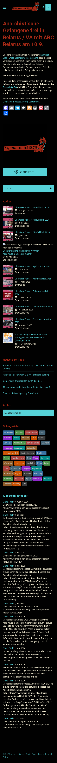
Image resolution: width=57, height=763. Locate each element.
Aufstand (7, 437)
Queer (6, 468)
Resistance (8, 473)
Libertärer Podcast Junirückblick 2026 (32, 219)
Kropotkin (45, 458)
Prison (47, 463)
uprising (16, 484)
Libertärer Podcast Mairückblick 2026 (32, 232)
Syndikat (47, 478)
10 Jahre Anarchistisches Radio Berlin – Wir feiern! (26, 387)
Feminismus (19, 448)
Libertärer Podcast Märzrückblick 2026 (33, 278)
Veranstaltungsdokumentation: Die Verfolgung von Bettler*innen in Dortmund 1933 (31, 337)
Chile (34, 437)
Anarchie (19, 432)
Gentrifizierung (27, 453)
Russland (27, 473)
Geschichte (41, 453)
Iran (29, 458)
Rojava (18, 473)
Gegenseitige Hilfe (11, 453)
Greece (6, 458)
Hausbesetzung (18, 458)
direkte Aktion (33, 443)
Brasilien (25, 437)
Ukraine (7, 484)
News (39, 463)
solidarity (8, 478)
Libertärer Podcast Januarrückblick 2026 (33, 306)
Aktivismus (8, 432)
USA (24, 484)
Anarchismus (31, 432)
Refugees (26, 468)
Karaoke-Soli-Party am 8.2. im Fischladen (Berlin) (26, 374)
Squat (28, 478)
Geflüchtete (31, 448)
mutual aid (19, 463)
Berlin (16, 437)
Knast (35, 458)
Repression (36, 468)
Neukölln (31, 463)
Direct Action (19, 443)
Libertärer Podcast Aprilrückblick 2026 (32, 266)
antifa (42, 432)
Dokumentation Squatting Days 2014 (20, 393)
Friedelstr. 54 (10, 87)
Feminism (8, 448)
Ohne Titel (8, 501)
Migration (8, 463)
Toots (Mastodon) (17, 495)
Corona (41, 437)
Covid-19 (7, 443)
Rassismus (15, 468)
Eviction (45, 443)
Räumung (38, 473)
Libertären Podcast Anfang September (21, 101)
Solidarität (19, 478)
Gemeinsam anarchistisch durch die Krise (22, 380)
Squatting (37, 478)
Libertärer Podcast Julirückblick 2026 (32, 207)
